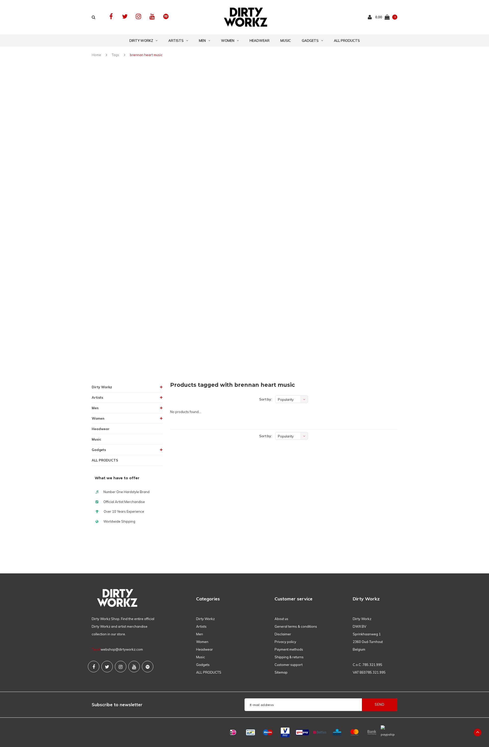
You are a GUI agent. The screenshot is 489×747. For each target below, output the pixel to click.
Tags (115, 55)
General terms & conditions (296, 626)
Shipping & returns (289, 657)
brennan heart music (146, 55)
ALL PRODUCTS (347, 40)
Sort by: (265, 399)
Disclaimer (283, 634)
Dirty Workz (141, 40)
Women (227, 40)
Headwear (259, 40)
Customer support (289, 665)
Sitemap (281, 672)
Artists (176, 40)
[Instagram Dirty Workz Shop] (138, 16)
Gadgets (310, 40)
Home (96, 55)
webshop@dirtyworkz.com (122, 649)
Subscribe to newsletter (117, 704)
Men (202, 40)
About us (281, 619)
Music (285, 40)
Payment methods (289, 649)
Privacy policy (285, 642)
